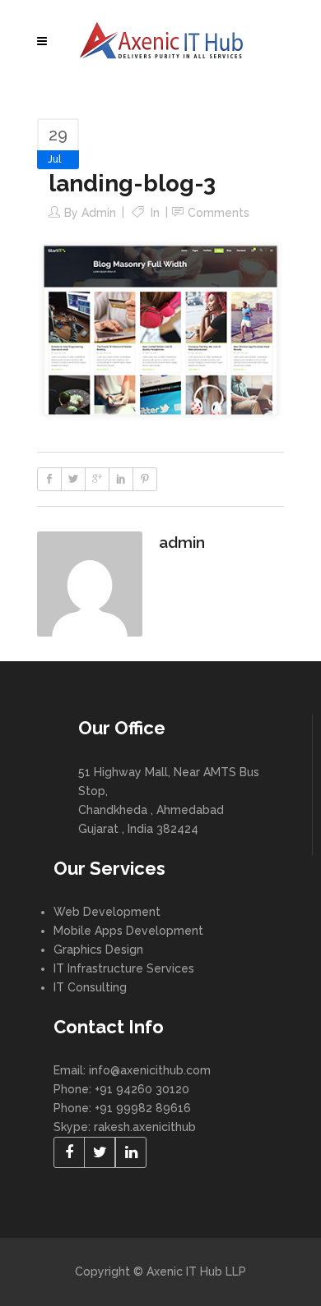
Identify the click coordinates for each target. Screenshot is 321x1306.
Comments (218, 212)
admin (98, 212)
